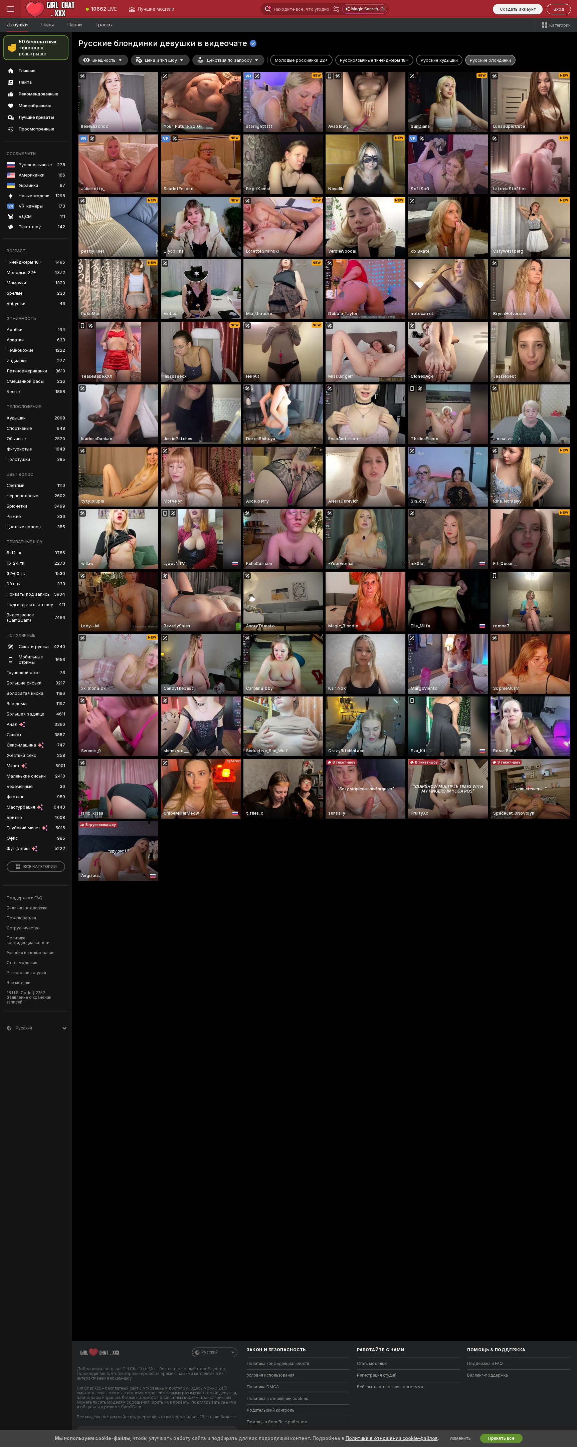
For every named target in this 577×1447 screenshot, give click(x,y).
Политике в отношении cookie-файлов (392, 1438)
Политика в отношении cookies (277, 1398)
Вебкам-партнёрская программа (390, 1387)
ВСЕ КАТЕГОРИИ (40, 866)
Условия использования (30, 952)
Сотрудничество (23, 928)
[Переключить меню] (10, 9)
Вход (559, 9)
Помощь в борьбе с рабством (277, 1422)
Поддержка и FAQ (24, 898)
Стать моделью (22, 962)
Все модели (18, 982)
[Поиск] (336, 9)
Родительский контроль (271, 1410)
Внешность (104, 60)
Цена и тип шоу (161, 60)
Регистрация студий (26, 972)
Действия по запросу (229, 60)
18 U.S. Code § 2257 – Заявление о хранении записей (29, 997)
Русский (209, 1352)
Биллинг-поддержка (27, 908)
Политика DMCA (263, 1387)
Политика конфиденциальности (28, 940)
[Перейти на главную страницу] (50, 9)
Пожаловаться (21, 918)
